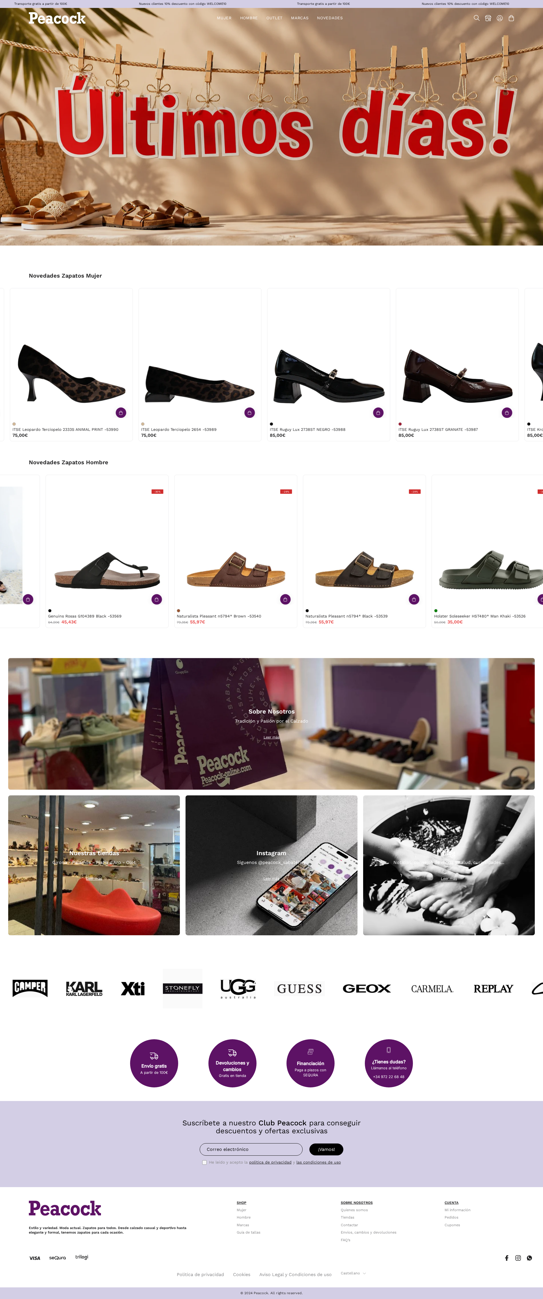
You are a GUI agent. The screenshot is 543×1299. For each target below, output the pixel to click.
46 (32, 481)
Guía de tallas (248, 1232)
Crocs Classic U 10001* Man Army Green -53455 (387, 616)
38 (7, 294)
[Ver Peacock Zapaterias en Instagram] (518, 1258)
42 (142, 481)
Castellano (350, 1273)
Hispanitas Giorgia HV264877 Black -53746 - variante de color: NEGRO (465, 424)
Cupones (452, 1225)
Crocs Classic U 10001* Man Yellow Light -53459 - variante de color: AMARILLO (214, 610)
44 (7, 481)
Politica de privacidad (200, 1274)
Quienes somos (354, 1210)
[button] (274, 18)
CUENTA (451, 1203)
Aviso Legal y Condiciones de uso (295, 1274)
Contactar (349, 1225)
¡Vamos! (326, 1149)
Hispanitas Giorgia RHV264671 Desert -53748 (249, 429)
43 (154, 481)
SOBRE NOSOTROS (357, 1203)
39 (19, 294)
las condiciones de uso (318, 1162)
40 (31, 294)
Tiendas (347, 1217)
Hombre (244, 1217)
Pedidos (451, 1217)
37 (265, 294)
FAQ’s (345, 1240)
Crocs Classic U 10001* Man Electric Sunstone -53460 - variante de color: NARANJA (85, 610)
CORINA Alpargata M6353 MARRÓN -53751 (117, 429)
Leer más (272, 737)
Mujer (241, 1210)
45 (19, 481)
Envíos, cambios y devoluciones (369, 1232)
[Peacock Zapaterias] (57, 18)
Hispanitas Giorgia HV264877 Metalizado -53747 (381, 429)
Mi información (458, 1210)
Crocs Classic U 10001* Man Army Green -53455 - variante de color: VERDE (342, 610)
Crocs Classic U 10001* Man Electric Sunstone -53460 (136, 616)
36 (253, 294)
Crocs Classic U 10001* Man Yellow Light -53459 (259, 616)
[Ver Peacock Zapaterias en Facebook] (506, 1258)
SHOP (241, 1203)
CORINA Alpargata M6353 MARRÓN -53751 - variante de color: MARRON (79, 424)
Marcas (243, 1225)
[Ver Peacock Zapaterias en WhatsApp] (529, 1258)
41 (130, 481)
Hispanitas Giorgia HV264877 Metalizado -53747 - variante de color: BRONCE (336, 424)
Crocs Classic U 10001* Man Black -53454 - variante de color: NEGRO (471, 610)
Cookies (241, 1274)
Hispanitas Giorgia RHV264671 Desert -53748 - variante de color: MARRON (208, 424)
